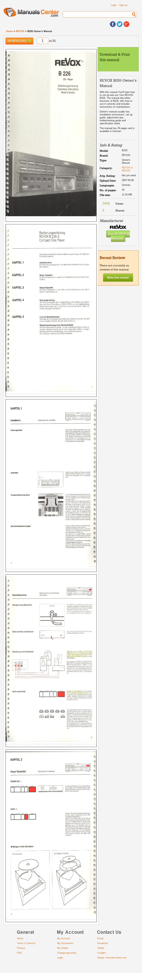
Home (9, 31)
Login (113, 5)
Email (100, 938)
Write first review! (118, 277)
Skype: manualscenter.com (111, 957)
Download (17, 41)
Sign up (123, 5)
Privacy (21, 948)
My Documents (65, 943)
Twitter (100, 948)
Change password (66, 952)
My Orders (62, 948)
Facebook (102, 943)
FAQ (19, 952)
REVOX (20, 31)
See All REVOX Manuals (119, 236)
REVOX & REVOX (127, 169)
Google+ (101, 952)
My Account (63, 938)
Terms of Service (26, 943)
